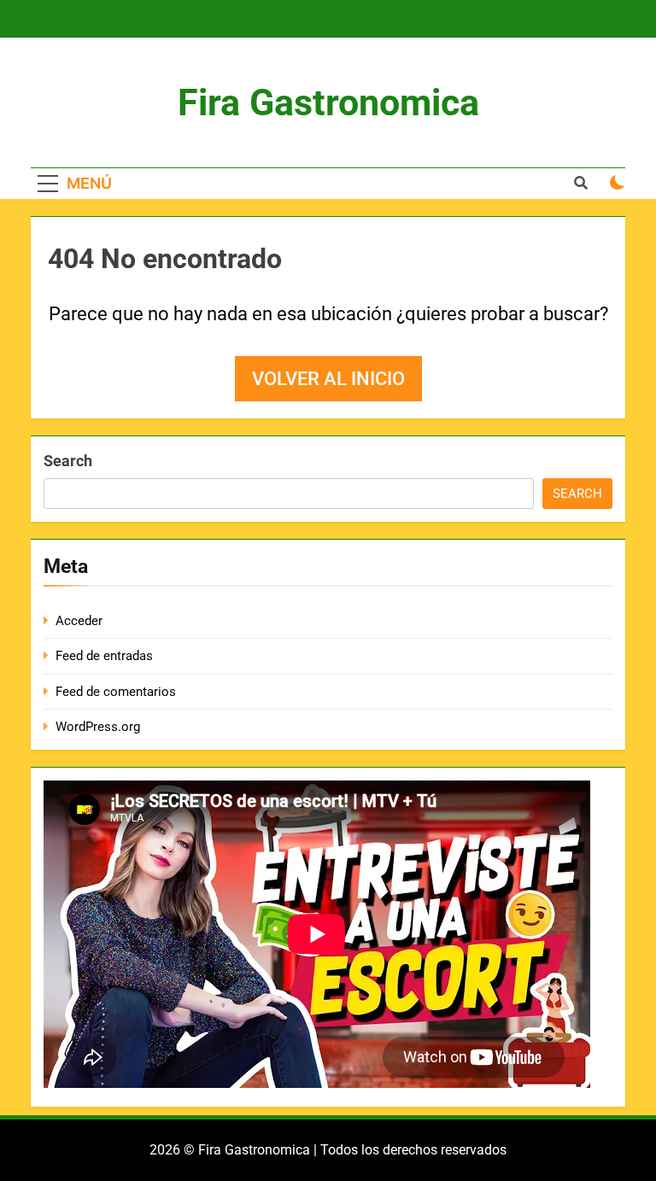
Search (68, 461)
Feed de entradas (104, 656)
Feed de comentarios (116, 691)
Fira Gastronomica (328, 102)
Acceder (79, 621)
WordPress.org (98, 726)
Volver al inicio (328, 378)
